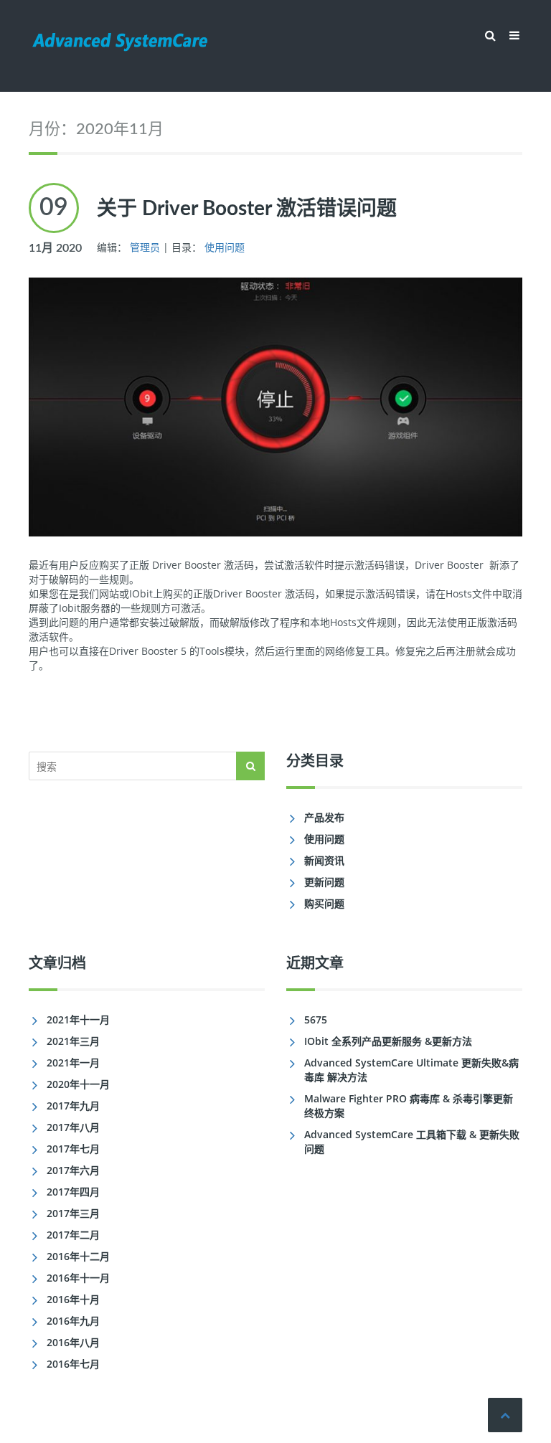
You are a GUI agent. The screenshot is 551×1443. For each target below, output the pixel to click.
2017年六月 (73, 1170)
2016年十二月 (78, 1256)
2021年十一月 (78, 1019)
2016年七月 (73, 1364)
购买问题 (324, 903)
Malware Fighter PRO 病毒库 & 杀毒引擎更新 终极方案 (408, 1106)
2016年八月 (73, 1342)
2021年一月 (73, 1062)
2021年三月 (73, 1041)
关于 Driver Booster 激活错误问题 (247, 209)
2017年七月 (73, 1148)
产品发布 (324, 817)
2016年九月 (73, 1321)
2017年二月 (73, 1234)
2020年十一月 (78, 1084)
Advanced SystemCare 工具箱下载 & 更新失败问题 (411, 1141)
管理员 (145, 247)
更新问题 (324, 882)
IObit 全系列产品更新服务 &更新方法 (388, 1041)
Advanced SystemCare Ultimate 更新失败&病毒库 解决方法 (411, 1070)
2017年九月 (73, 1105)
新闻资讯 (324, 860)
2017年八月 (73, 1127)
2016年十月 (73, 1299)
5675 (315, 1019)
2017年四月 (73, 1191)
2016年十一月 (78, 1277)
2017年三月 (73, 1213)
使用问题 (224, 247)
